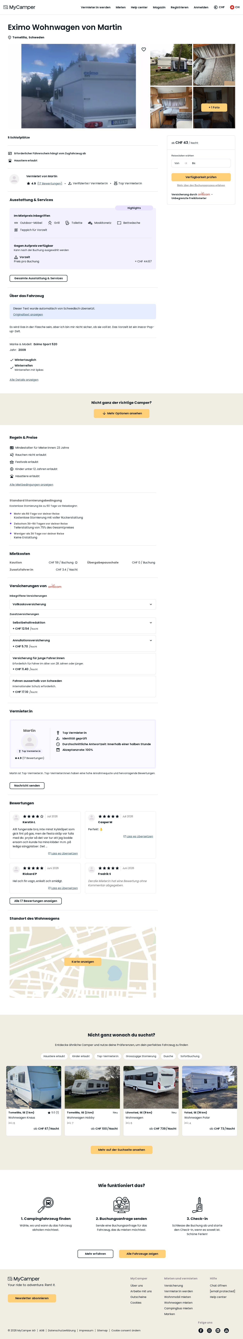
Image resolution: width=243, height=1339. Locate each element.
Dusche (168, 1056)
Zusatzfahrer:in (21, 570)
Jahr (13, 350)
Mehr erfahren (95, 1254)
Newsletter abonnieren (32, 1298)
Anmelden (201, 7)
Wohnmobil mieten (177, 1297)
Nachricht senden (27, 786)
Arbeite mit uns (141, 1291)
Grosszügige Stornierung (141, 1056)
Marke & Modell (20, 344)
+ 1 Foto (214, 107)
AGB (41, 1330)
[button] (219, 7)
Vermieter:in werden (95, 7)
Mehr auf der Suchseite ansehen (121, 1150)
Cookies (135, 1303)
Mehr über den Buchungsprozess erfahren (201, 185)
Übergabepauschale (102, 562)
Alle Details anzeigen (24, 380)
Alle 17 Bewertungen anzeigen (35, 901)
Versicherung (173, 1286)
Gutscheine (138, 1297)
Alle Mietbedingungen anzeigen (31, 485)
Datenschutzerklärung (62, 1330)
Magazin (159, 7)
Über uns (136, 1286)
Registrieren (179, 7)
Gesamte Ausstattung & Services (38, 278)
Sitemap (102, 1330)
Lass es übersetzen (64, 853)
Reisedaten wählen (182, 155)
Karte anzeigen (83, 962)
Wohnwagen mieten (178, 1303)
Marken (169, 1314)
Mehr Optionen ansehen (124, 413)
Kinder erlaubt (81, 1056)
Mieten (121, 7)
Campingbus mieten (178, 1308)
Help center (139, 7)
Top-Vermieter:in (107, 1056)
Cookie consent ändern (126, 1330)
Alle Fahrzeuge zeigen (142, 1254)
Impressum (86, 1330)
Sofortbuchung (190, 1056)
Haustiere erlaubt (54, 1056)
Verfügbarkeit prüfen (201, 177)
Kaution (16, 562)
